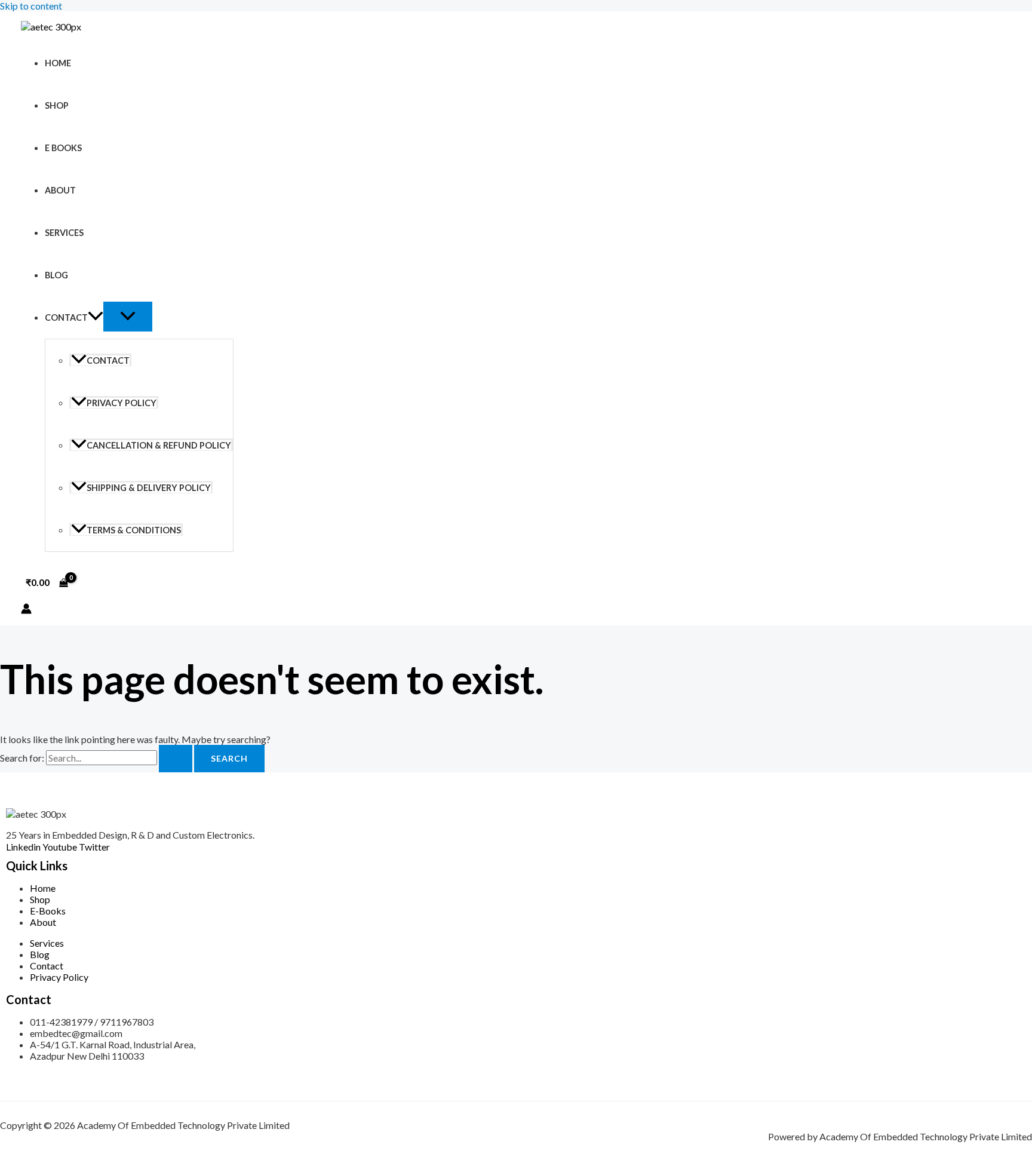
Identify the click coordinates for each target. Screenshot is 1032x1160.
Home (58, 63)
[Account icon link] (26, 609)
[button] (95, 317)
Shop (57, 105)
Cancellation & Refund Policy (159, 445)
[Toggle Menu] (127, 317)
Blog (56, 275)
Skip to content (31, 5)
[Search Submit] (175, 758)
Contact (66, 317)
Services (64, 233)
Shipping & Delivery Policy (149, 488)
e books (63, 148)
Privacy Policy (121, 403)
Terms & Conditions (134, 530)
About (60, 190)
